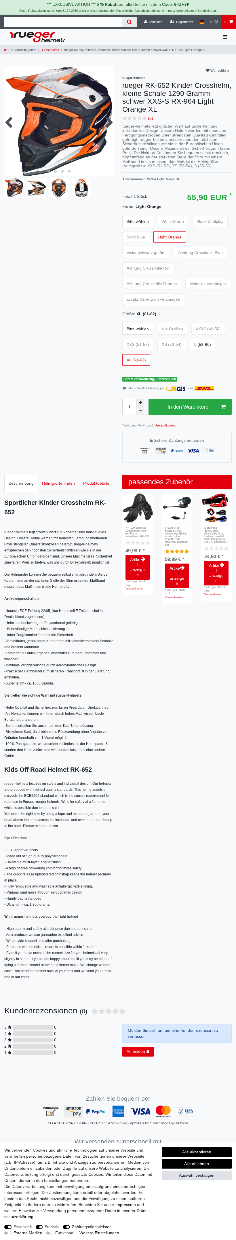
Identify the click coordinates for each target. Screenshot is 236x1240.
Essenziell (23, 1226)
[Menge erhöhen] (140, 403)
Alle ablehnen (196, 1163)
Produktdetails (96, 483)
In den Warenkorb (188, 407)
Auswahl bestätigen (196, 1175)
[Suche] (129, 22)
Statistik (52, 1226)
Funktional (64, 1232)
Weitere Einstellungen (99, 1232)
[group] (137, 508)
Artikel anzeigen (137, 567)
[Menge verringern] (140, 411)
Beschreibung (21, 483)
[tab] (21, 483)
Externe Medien (28, 1232)
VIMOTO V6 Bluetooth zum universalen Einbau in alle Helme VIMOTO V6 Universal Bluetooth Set (176, 536)
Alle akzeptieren (196, 1152)
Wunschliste (219, 71)
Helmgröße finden (58, 483)
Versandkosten (165, 425)
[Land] (201, 22)
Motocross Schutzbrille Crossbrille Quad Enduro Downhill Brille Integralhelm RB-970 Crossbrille (215, 535)
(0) (150, 118)
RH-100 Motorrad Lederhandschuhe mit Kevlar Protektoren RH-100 (137, 532)
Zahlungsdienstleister (91, 1226)
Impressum (125, 1204)
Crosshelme (50, 50)
